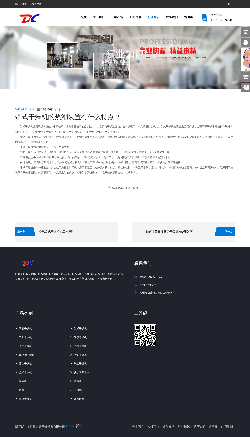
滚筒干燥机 (25, 363)
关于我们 (99, 17)
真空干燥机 (25, 346)
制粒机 (78, 390)
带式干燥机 (80, 328)
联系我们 (172, 17)
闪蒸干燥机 (80, 337)
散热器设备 (25, 398)
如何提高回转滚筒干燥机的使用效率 (169, 231)
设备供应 (79, 398)
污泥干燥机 (80, 355)
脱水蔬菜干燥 (81, 372)
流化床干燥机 (26, 355)
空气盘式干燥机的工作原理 (56, 231)
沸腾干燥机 (80, 346)
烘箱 (21, 390)
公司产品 (117, 17)
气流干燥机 (80, 363)
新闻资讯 (135, 17)
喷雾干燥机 (25, 328)
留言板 (188, 17)
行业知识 (153, 17)
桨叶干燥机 (25, 337)
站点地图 (227, 426)
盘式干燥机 (25, 372)
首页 (83, 17)
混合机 (78, 381)
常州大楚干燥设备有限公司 (44, 109)
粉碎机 (23, 381)
